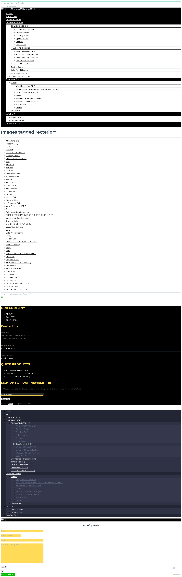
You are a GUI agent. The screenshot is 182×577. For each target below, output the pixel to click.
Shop (8, 248)
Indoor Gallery (17, 117)
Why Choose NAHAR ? (25, 86)
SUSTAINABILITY (13, 268)
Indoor (13, 83)
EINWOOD (15, 111)
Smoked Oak (11, 277)
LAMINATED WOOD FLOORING (20, 373)
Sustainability (21, 105)
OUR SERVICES (13, 19)
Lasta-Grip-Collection (25, 61)
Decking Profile (22, 32)
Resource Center (14, 79)
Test (8, 209)
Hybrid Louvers (22, 39)
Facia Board (21, 45)
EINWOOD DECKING (19, 26)
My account (11, 265)
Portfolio (9, 170)
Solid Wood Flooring (19, 70)
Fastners (19, 42)
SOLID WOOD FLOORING (17, 370)
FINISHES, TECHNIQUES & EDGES (21, 242)
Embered (10, 194)
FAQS (18, 95)
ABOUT (9, 314)
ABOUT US (11, 16)
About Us (10, 165)
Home (9, 147)
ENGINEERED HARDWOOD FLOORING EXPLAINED (37, 89)
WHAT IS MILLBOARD (25, 51)
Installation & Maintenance (27, 101)
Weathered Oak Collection (27, 58)
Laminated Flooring (19, 73)
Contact (9, 150)
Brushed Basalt (12, 286)
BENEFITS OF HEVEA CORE (28, 92)
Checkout (10, 257)
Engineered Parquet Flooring (23, 64)
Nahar (10, 404)
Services (9, 167)
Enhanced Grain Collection (27, 54)
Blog (8, 162)
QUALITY (10, 274)
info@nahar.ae (9, 6)
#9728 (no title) (12, 141)
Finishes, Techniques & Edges (28, 98)
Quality (19, 108)
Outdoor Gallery (17, 120)
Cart (8, 251)
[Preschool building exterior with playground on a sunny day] (10, 297)
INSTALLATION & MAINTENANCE (21, 254)
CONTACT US (13, 123)
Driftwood (10, 191)
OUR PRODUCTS (14, 22)
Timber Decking (18, 67)
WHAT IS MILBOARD (15, 153)
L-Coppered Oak (13, 203)
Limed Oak (11, 271)
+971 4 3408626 (8, 348)
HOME (9, 13)
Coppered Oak (12, 200)
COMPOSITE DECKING (25, 29)
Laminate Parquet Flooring (17, 283)
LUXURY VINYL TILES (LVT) (22, 76)
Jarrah (8, 230)
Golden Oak (11, 197)
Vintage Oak (11, 188)
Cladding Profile (22, 35)
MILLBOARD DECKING (20, 48)
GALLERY (10, 114)
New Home (11, 185)
